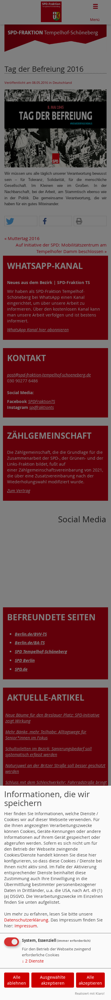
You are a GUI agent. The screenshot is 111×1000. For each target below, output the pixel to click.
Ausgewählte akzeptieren (52, 980)
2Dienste (33, 961)
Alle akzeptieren (90, 980)
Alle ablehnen (16, 980)
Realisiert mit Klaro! (89, 993)
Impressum (26, 926)
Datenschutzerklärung (26, 920)
